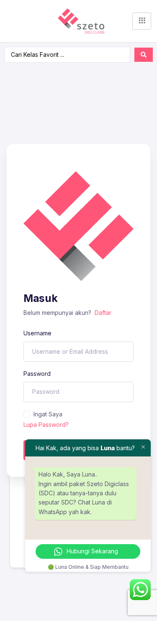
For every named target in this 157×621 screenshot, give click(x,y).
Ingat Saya (47, 414)
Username (37, 333)
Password (37, 373)
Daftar (103, 312)
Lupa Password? (46, 424)
